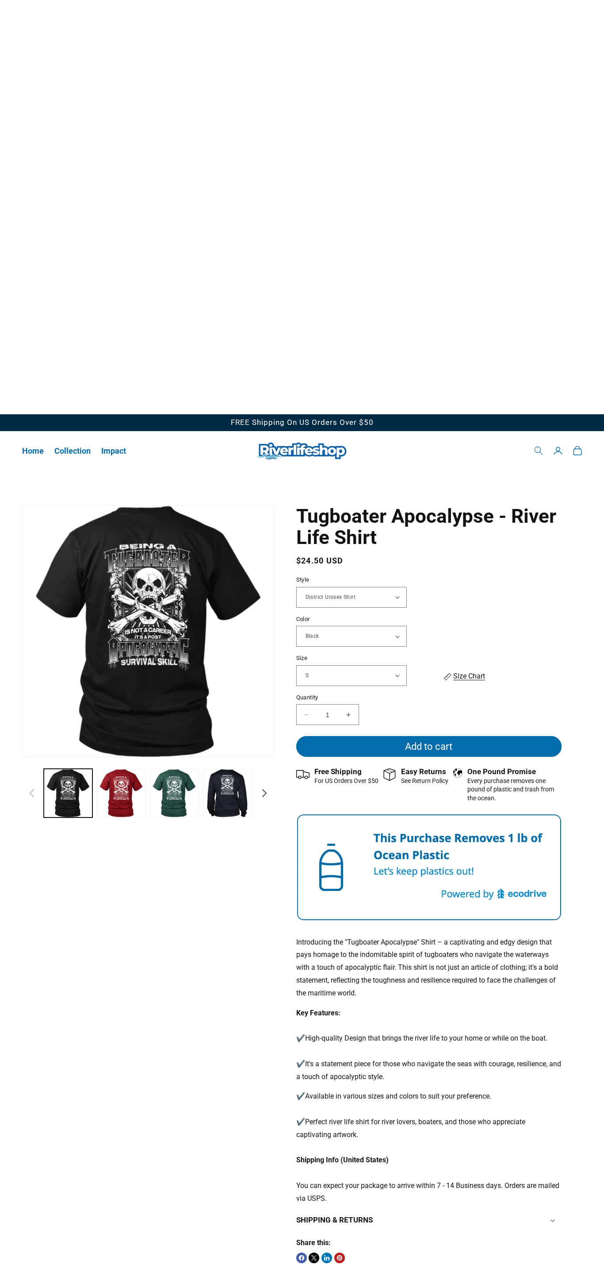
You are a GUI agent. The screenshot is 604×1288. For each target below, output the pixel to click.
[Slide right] (264, 793)
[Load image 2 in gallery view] (121, 793)
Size (302, 658)
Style (303, 579)
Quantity (307, 697)
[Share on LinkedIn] (326, 1258)
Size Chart (469, 676)
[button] (72, 450)
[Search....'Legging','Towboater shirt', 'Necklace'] (538, 450)
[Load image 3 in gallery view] (174, 793)
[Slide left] (32, 793)
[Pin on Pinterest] (339, 1258)
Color (303, 619)
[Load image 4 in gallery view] (227, 793)
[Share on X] (314, 1258)
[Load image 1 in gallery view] (68, 793)
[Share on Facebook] (301, 1258)
